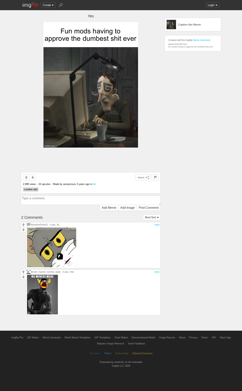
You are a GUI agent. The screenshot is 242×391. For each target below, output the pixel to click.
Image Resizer (167, 337)
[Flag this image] (155, 177)
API (214, 337)
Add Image (127, 207)
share (141, 177)
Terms (204, 337)
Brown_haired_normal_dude (46, 272)
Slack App (225, 337)
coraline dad (30, 189)
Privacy (193, 337)
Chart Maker (121, 337)
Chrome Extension (142, 353)
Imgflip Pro (17, 337)
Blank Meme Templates (78, 337)
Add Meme (109, 207)
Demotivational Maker (143, 337)
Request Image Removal (110, 343)
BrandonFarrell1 (39, 224)
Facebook (95, 353)
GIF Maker (33, 337)
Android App (121, 353)
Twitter (107, 353)
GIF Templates (102, 337)
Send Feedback (136, 343)
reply (157, 224)
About (182, 337)
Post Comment (149, 207)
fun (94, 184)
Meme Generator (201, 40)
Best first (150, 217)
